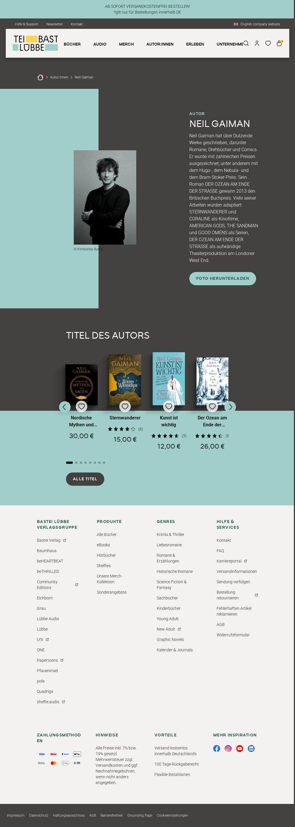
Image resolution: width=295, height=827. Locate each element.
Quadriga (45, 691)
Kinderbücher (169, 608)
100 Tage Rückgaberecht (176, 764)
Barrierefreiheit (112, 815)
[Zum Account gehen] (257, 43)
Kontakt (77, 24)
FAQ (220, 550)
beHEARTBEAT (50, 561)
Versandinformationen (237, 571)
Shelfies (104, 565)
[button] (81, 407)
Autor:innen (59, 77)
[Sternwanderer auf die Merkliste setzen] (125, 380)
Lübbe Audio (48, 618)
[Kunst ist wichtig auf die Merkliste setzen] (169, 378)
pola (41, 681)
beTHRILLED (48, 571)
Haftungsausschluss (69, 815)
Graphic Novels (170, 639)
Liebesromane (169, 545)
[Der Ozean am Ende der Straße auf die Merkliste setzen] (212, 381)
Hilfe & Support (26, 24)
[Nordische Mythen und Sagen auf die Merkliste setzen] (81, 384)
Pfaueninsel (47, 670)
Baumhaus (46, 550)
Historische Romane (175, 571)
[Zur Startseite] (40, 77)
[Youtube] (239, 748)
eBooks (103, 545)
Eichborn (45, 598)
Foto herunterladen (222, 279)
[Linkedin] (251, 748)
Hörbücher (106, 555)
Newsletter (54, 24)
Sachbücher (167, 598)
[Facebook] (216, 748)
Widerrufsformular (233, 635)
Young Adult (168, 618)
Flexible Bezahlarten (172, 774)
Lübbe (42, 629)
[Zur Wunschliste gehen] (268, 43)
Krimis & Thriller (170, 534)
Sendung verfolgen (233, 582)
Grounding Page (139, 815)
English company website (260, 24)
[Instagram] (228, 748)
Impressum (15, 815)
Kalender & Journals (175, 650)
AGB (221, 624)
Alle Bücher (107, 534)
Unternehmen (231, 44)
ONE (41, 650)
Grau (41, 608)
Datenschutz (38, 815)
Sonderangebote (111, 592)
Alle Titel (85, 479)
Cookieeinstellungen (172, 815)
